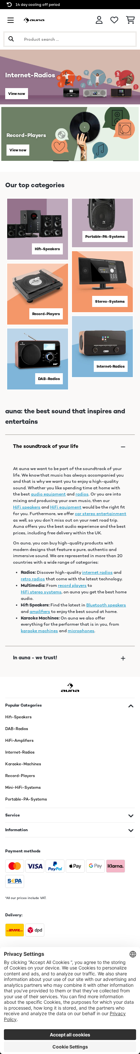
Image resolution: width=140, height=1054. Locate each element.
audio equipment (48, 494)
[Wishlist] (114, 20)
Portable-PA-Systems (105, 236)
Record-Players (46, 314)
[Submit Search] (11, 39)
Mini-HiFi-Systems (23, 787)
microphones (81, 631)
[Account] (99, 20)
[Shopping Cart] (130, 20)
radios (82, 494)
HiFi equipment (65, 507)
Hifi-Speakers (47, 249)
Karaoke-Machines (23, 764)
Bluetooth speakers (106, 605)
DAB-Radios (49, 378)
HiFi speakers (26, 507)
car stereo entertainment (100, 513)
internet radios (97, 572)
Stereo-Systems (110, 301)
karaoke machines (39, 631)
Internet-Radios (111, 366)
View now (16, 93)
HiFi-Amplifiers (19, 740)
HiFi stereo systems (41, 592)
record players (72, 585)
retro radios (33, 579)
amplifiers (40, 611)
